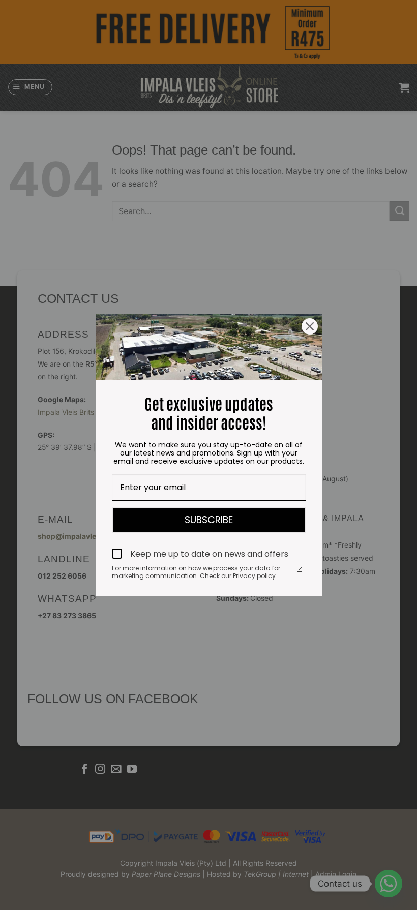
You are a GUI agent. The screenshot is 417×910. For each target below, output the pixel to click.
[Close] (309, 326)
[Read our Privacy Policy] (299, 569)
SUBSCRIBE (209, 520)
